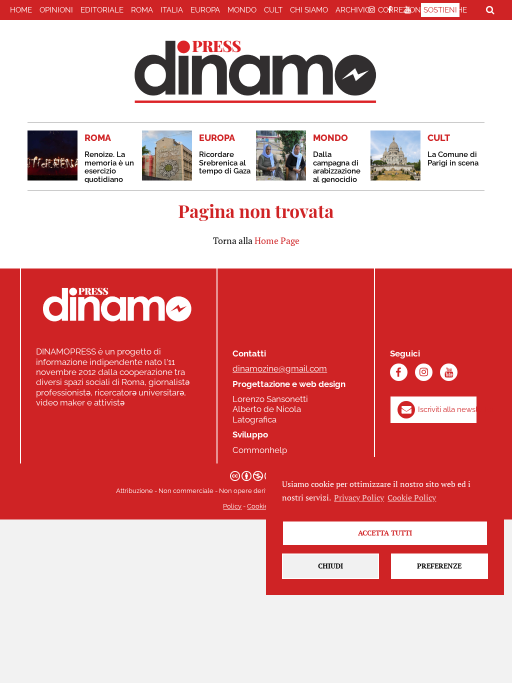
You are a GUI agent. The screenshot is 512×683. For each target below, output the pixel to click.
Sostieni (440, 10)
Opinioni (56, 10)
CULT (273, 10)
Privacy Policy (359, 497)
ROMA (142, 10)
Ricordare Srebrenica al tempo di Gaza (224, 163)
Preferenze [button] (439, 565)
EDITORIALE (102, 10)
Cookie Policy (412, 497)
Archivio (353, 10)
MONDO (242, 10)
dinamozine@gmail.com (279, 369)
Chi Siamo (309, 10)
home (21, 10)
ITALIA (171, 10)
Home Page (277, 240)
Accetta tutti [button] (385, 533)
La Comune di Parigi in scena (453, 159)
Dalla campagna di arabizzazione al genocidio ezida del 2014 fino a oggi (338, 175)
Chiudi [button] (330, 565)
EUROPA (205, 10)
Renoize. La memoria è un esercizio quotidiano (109, 167)
